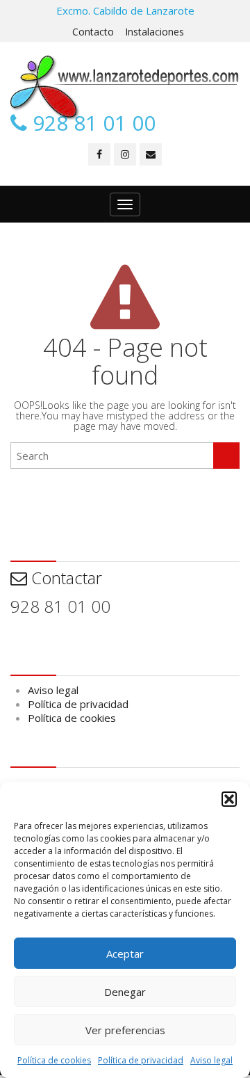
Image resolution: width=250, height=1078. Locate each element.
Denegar (125, 992)
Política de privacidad (140, 1060)
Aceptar (125, 953)
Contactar (64, 577)
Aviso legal (211, 1060)
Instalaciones (154, 31)
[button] (229, 799)
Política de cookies (54, 1060)
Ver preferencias (125, 1030)
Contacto (93, 31)
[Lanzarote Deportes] (125, 88)
